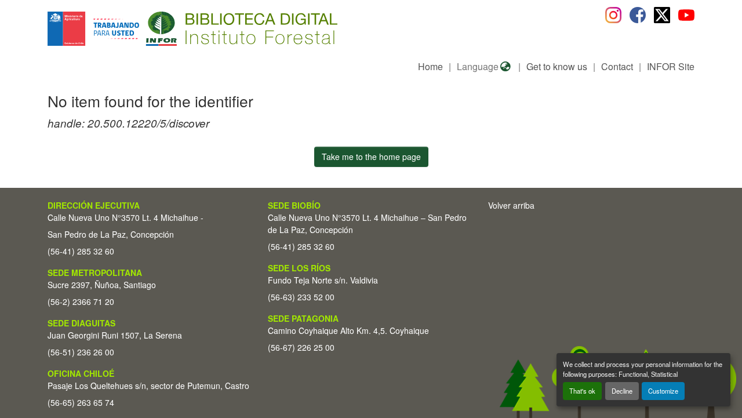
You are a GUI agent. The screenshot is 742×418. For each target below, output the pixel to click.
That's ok (582, 390)
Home (430, 66)
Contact (617, 66)
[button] (142, 29)
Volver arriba (511, 205)
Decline (622, 390)
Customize (663, 390)
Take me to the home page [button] (371, 156)
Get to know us (556, 66)
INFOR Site (670, 66)
